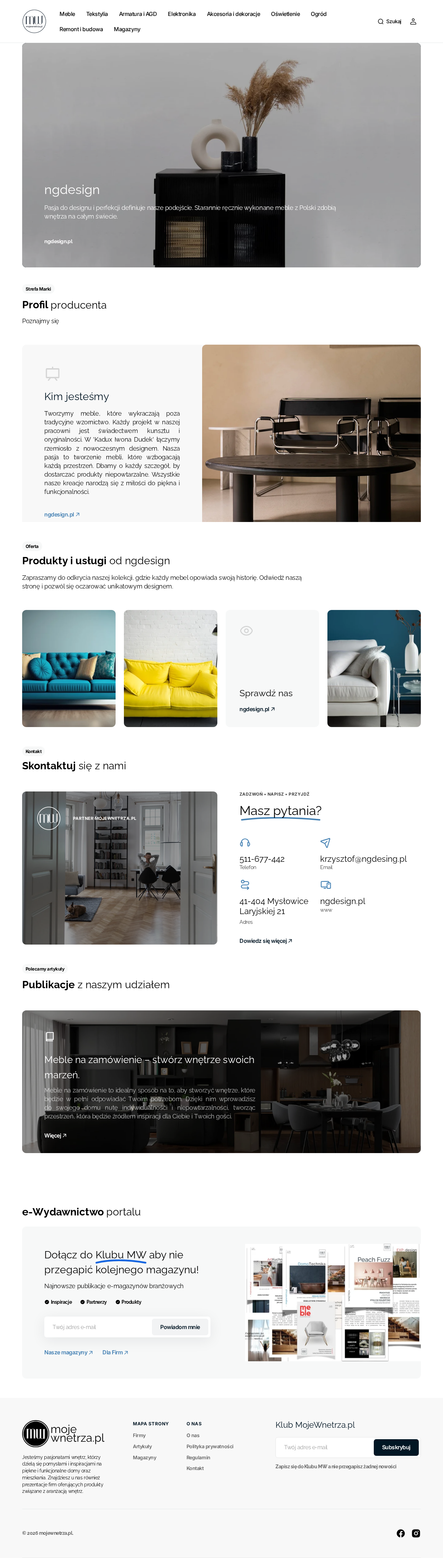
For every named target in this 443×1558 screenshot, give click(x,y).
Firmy (139, 1435)
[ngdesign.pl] (221, 155)
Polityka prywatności (210, 1446)
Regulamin (198, 1457)
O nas (193, 1435)
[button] (389, 21)
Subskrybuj (396, 1447)
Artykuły (142, 1446)
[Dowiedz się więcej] (119, 868)
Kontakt (195, 1468)
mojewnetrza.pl (55, 1533)
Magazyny (144, 1457)
